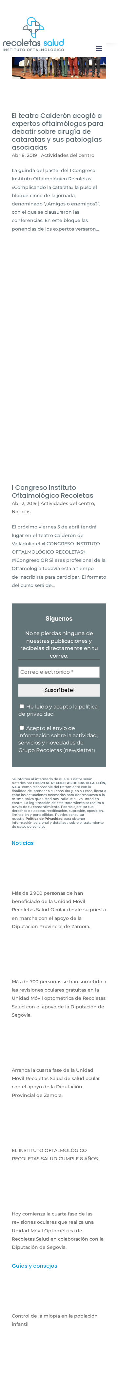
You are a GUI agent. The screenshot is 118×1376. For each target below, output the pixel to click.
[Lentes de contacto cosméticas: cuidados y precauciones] (59, 1366)
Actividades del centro (67, 155)
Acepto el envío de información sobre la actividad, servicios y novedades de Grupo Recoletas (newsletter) (58, 739)
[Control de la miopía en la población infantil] (59, 1303)
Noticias (21, 512)
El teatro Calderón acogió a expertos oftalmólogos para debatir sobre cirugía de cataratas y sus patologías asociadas (58, 131)
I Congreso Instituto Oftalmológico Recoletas (52, 491)
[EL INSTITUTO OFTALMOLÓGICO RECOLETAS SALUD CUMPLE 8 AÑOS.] (59, 1138)
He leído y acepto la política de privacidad (58, 710)
